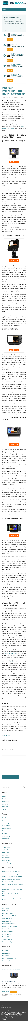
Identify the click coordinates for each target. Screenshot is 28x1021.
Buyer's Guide (7, 735)
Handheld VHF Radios (8, 924)
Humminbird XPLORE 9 (17, 66)
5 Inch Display (6, 852)
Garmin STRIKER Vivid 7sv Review (12, 882)
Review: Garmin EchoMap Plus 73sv (12, 884)
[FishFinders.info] (14, 5)
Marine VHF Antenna (8, 937)
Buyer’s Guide (6, 953)
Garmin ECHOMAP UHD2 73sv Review (13, 874)
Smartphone (6, 839)
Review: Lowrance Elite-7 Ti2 (10, 887)
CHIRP (4, 818)
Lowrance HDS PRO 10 (17, 77)
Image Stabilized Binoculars (10, 926)
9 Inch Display (6, 860)
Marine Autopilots (7, 931)
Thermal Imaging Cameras (9, 942)
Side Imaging (6, 836)
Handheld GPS (6, 921)
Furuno (4, 796)
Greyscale (5, 831)
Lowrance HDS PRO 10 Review (11, 879)
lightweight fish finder (8, 662)
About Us (3, 1003)
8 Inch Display (6, 858)
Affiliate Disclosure (6, 1007)
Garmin (4, 799)
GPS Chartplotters (7, 918)
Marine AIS (5, 929)
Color (3, 820)
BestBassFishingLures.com (10, 958)
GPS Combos (6, 825)
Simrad (4, 809)
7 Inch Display (6, 855)
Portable (4, 833)
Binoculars (5, 911)
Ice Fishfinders (6, 828)
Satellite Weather (7, 939)
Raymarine (5, 807)
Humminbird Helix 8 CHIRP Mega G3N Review (13, 890)
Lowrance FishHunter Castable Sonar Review (13, 894)
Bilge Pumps (5, 908)
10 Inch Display (6, 863)
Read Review (5, 991)
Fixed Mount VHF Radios (9, 916)
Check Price (9, 39)
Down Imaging (6, 823)
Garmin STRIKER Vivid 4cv (17, 35)
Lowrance (5, 804)
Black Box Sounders (8, 913)
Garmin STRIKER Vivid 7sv (17, 46)
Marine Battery (6, 934)
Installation (5, 956)
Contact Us (4, 1005)
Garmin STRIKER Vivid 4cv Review (12, 876)
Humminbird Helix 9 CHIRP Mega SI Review (12, 898)
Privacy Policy (5, 1010)
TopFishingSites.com (8, 961)
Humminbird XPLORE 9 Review (11, 871)
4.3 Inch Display (6, 850)
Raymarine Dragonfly (10, 653)
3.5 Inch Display (6, 847)
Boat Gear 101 (6, 950)
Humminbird (5, 801)
